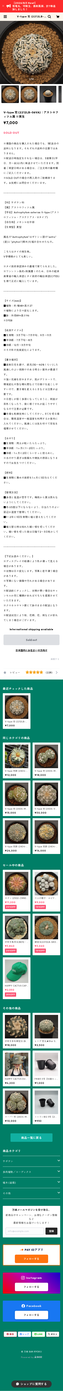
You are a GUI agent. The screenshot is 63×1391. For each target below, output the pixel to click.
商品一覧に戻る (31, 1138)
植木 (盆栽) (9, 1182)
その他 (6, 1193)
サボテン (8, 1161)
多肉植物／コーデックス (17, 1172)
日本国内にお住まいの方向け (31, 650)
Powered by (27, 1357)
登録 (51, 1231)
